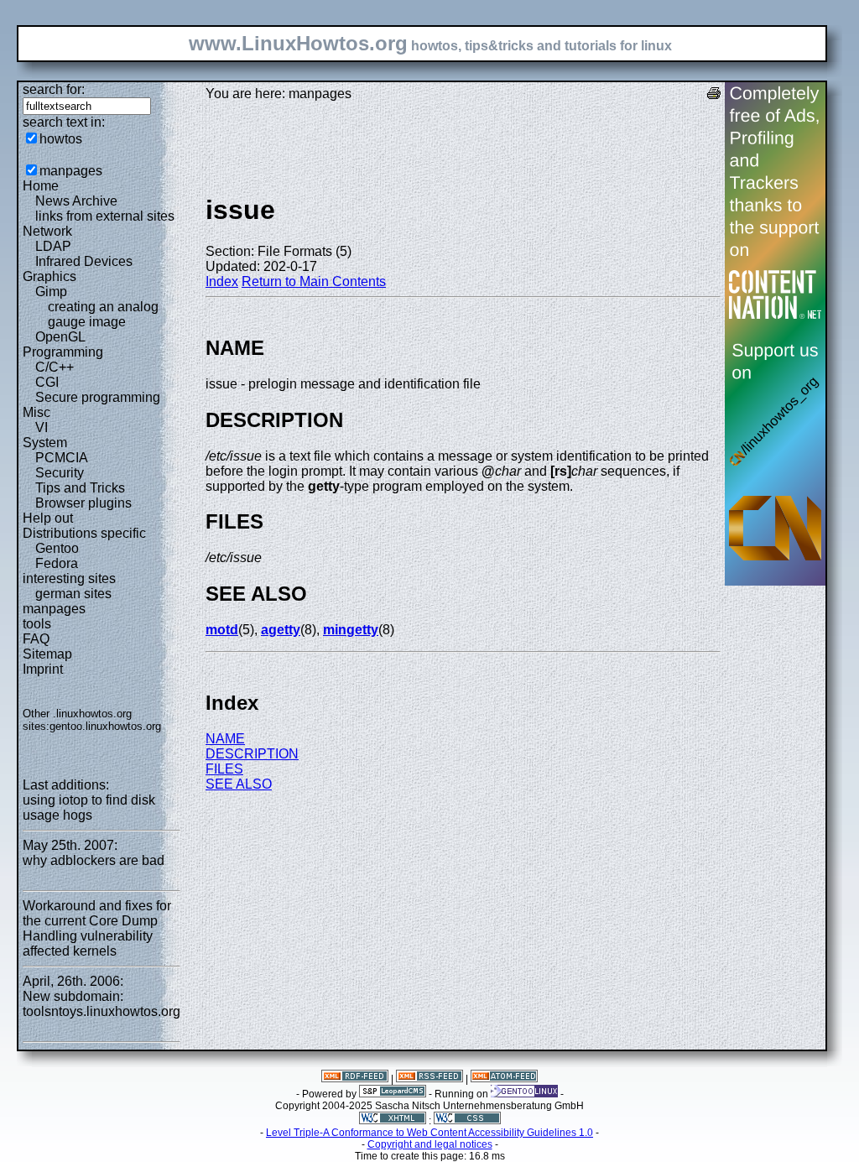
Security (59, 473)
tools (37, 624)
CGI (47, 382)
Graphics (49, 276)
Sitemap (47, 654)
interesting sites (69, 578)
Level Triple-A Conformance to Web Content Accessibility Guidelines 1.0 (429, 1133)
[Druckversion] (714, 95)
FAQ (36, 639)
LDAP (53, 246)
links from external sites (104, 216)
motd (222, 630)
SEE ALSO (239, 784)
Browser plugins (83, 503)
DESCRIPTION (252, 754)
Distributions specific (84, 533)
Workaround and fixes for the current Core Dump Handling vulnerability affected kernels (97, 928)
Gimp (51, 291)
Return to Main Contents (314, 281)
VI (41, 427)
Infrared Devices (84, 261)
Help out (48, 518)
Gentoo (57, 548)
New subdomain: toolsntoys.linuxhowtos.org (101, 1004)
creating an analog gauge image (103, 314)
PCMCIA (61, 458)
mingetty (350, 630)
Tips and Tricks (80, 488)
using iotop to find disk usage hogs (89, 807)
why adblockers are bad (93, 860)
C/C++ (54, 367)
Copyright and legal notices (429, 1144)
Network (47, 231)
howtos (60, 139)
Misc (36, 412)
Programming (63, 352)
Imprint (43, 669)
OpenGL (60, 337)
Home (41, 186)
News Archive (76, 201)
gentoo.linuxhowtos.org (105, 726)
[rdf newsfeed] (354, 1079)
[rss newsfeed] (429, 1079)
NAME (225, 739)
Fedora (56, 563)
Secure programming (97, 397)
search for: (54, 89)
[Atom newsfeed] (504, 1079)
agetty (280, 630)
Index (222, 281)
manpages (70, 171)
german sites (73, 593)
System (45, 442)
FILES (224, 769)
